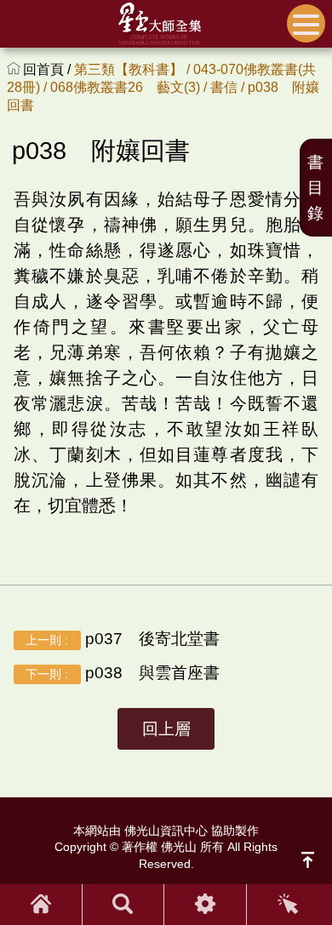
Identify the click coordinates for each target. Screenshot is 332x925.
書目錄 (315, 187)
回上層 (166, 729)
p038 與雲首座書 (122, 673)
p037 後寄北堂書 (122, 639)
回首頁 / (48, 69)
